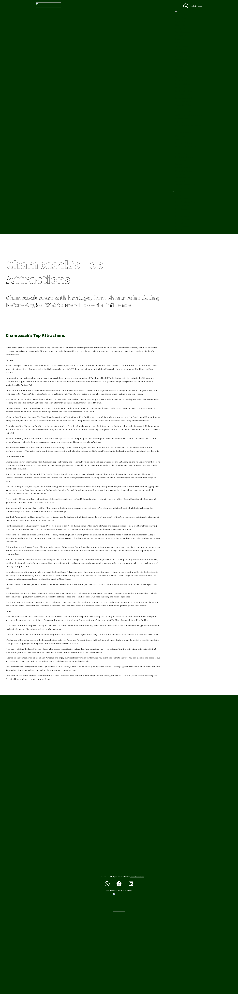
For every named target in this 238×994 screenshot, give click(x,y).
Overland (179, 195)
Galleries (179, 122)
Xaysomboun (181, 46)
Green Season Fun (183, 101)
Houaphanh (180, 35)
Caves (177, 139)
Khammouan (181, 49)
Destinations (181, 14)
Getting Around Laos (185, 185)
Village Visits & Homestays (188, 126)
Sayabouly (180, 21)
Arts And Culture (183, 132)
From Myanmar (182, 216)
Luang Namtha (182, 28)
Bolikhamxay (181, 53)
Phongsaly (180, 25)
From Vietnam (182, 223)
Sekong (178, 73)
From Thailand (182, 226)
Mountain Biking (183, 105)
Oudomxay (180, 39)
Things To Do (181, 80)
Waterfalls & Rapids (184, 143)
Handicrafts (180, 136)
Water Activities (182, 84)
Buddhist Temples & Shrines (188, 115)
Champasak (180, 70)
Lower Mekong (182, 181)
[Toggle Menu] (176, 11)
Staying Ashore (182, 160)
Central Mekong (182, 178)
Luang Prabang (182, 18)
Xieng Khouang (182, 32)
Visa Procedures (183, 198)
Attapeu (179, 66)
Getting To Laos (182, 188)
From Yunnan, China (185, 212)
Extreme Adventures (184, 98)
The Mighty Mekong (184, 157)
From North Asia (183, 205)
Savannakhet (181, 60)
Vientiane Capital (183, 56)
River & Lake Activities (185, 146)
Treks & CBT (180, 87)
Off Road (179, 108)
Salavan (178, 77)
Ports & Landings (183, 167)
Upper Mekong (182, 174)
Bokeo (178, 42)
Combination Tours (184, 91)
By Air (178, 191)
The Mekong (181, 153)
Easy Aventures (182, 94)
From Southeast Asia (185, 202)
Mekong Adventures (184, 112)
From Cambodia (182, 219)
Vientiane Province (184, 63)
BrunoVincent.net (137, 876)
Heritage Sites (181, 119)
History (178, 164)
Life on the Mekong (184, 171)
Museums (179, 129)
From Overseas (182, 209)
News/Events (181, 230)
